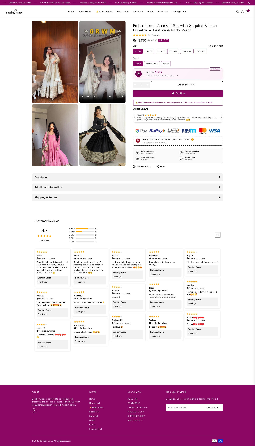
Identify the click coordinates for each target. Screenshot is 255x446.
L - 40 (161, 51)
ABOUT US (133, 399)
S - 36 (138, 51)
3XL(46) (201, 51)
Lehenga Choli (95, 429)
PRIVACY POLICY (136, 412)
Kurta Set (93, 416)
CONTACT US (134, 403)
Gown (92, 420)
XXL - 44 (187, 51)
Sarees (92, 425)
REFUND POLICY (136, 420)
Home (92, 399)
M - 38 (149, 51)
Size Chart (217, 46)
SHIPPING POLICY (136, 416)
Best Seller (94, 412)
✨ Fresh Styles (96, 407)
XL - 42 (173, 51)
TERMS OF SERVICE (137, 407)
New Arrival (94, 403)
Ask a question (143, 167)
